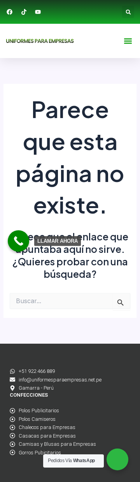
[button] (128, 12)
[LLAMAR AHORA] (18, 241)
